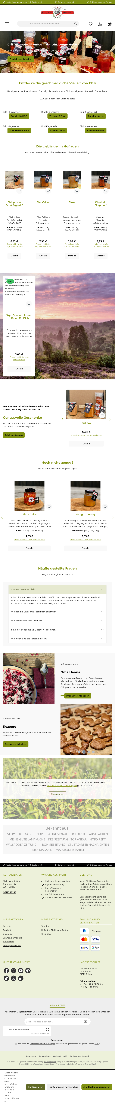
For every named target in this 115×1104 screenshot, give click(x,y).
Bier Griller (43, 202)
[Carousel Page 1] (79, 752)
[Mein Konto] (100, 24)
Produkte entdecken (20, 59)
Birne (72, 202)
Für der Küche (96, 116)
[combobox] (44, 24)
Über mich (8, 934)
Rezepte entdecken (16, 744)
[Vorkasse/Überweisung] (96, 931)
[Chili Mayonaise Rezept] (86, 729)
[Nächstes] (110, 419)
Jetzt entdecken (14, 435)
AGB (96, 1044)
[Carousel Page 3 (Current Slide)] (88, 752)
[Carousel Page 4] (93, 752)
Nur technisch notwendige (63, 1087)
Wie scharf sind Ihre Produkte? (27, 620)
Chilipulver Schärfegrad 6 (14, 204)
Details (14, 255)
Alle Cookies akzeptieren (96, 1087)
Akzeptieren (57, 794)
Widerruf (57, 1056)
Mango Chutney (85, 514)
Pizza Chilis (29, 514)
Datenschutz (44, 1056)
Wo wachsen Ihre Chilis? (24, 589)
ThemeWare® (90, 1064)
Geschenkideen (96, 130)
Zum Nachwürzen (19, 130)
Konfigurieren (35, 1087)
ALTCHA (46, 1034)
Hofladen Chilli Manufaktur (54, 930)
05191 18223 (9, 892)
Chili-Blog (46, 934)
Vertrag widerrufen (12, 945)
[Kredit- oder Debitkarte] (90, 939)
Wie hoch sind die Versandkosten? (29, 639)
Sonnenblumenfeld (12, 938)
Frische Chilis (57, 130)
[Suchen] (75, 24)
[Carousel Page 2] (84, 752)
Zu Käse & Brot (57, 116)
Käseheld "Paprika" (101, 204)
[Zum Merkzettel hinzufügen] (19, 191)
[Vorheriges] (62, 419)
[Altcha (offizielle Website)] (47, 1030)
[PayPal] (84, 931)
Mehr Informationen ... (11, 1098)
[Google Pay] (95, 947)
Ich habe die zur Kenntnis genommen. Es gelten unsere (59, 1044)
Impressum (31, 1056)
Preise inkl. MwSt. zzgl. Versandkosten (14, 245)
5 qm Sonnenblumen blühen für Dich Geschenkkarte (19, 317)
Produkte (7, 930)
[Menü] (7, 24)
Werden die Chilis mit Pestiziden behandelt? (34, 612)
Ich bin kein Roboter (19, 1030)
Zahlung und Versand (79, 1056)
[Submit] (85, 1021)
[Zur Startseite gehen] (57, 12)
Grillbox (86, 423)
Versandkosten (50, 1062)
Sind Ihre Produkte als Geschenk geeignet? (33, 630)
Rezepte (7, 926)
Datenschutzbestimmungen (62, 785)
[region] (86, 419)
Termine (45, 926)
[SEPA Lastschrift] (84, 947)
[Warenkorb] (109, 24)
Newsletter (8, 942)
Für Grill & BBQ (19, 116)
